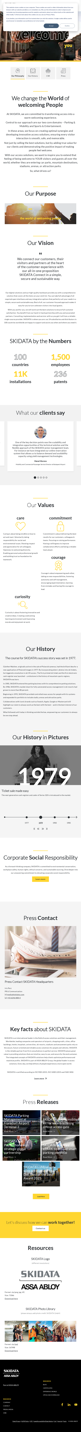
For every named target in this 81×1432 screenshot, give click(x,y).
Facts (64, 1421)
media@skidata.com (15, 994)
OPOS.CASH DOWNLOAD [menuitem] (51, 1395)
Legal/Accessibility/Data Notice (43, 1421)
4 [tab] (44, 477)
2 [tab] (39, 477)
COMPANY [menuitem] (6, 1402)
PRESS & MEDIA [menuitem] (8, 1409)
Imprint (60, 1421)
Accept (51, 26)
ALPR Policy (25, 1421)
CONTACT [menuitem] (6, 1406)
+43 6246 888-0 (14, 998)
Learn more (39, 1078)
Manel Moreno (40, 461)
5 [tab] (47, 477)
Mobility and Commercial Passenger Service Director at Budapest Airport (40, 464)
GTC (31, 1421)
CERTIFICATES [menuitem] (47, 1388)
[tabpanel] (40, 446)
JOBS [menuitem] (4, 1413)
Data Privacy (16, 1421)
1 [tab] (35, 477)
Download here (11, 1298)
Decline (67, 26)
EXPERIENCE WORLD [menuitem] (50, 1391)
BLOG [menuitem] (45, 1384)
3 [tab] (41, 477)
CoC (55, 1421)
